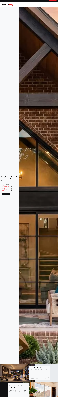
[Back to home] (7, 5)
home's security (32, 375)
